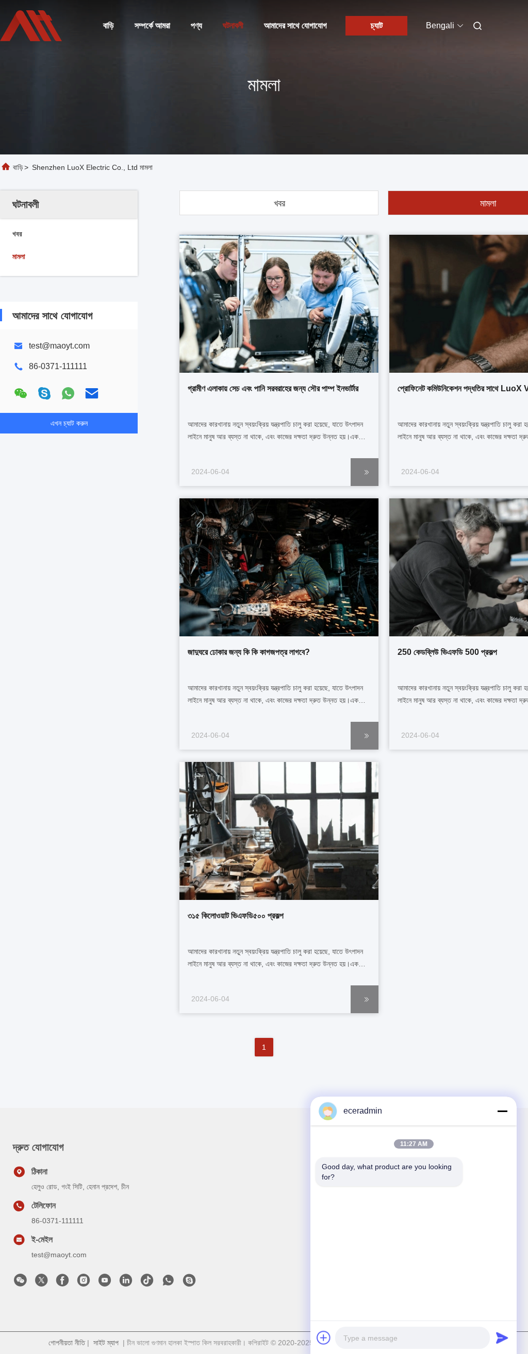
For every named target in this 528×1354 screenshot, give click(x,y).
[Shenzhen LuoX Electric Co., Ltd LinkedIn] (126, 1283)
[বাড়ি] (31, 25)
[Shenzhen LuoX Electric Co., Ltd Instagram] (83, 1283)
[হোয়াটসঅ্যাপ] (68, 393)
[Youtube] (104, 1283)
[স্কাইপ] (44, 393)
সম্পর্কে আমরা (152, 25)
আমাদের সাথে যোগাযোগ (295, 25)
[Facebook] (62, 1283)
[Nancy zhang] (189, 1283)
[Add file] (324, 1337)
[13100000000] (168, 1283)
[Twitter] (41, 1283)
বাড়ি (108, 25)
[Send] (502, 1337)
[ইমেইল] (92, 393)
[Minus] (502, 1111)
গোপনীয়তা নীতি (66, 1343)
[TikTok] (147, 1283)
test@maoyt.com (59, 345)
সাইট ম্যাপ (106, 1343)
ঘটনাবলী (233, 25)
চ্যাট (377, 25)
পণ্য (196, 25)
